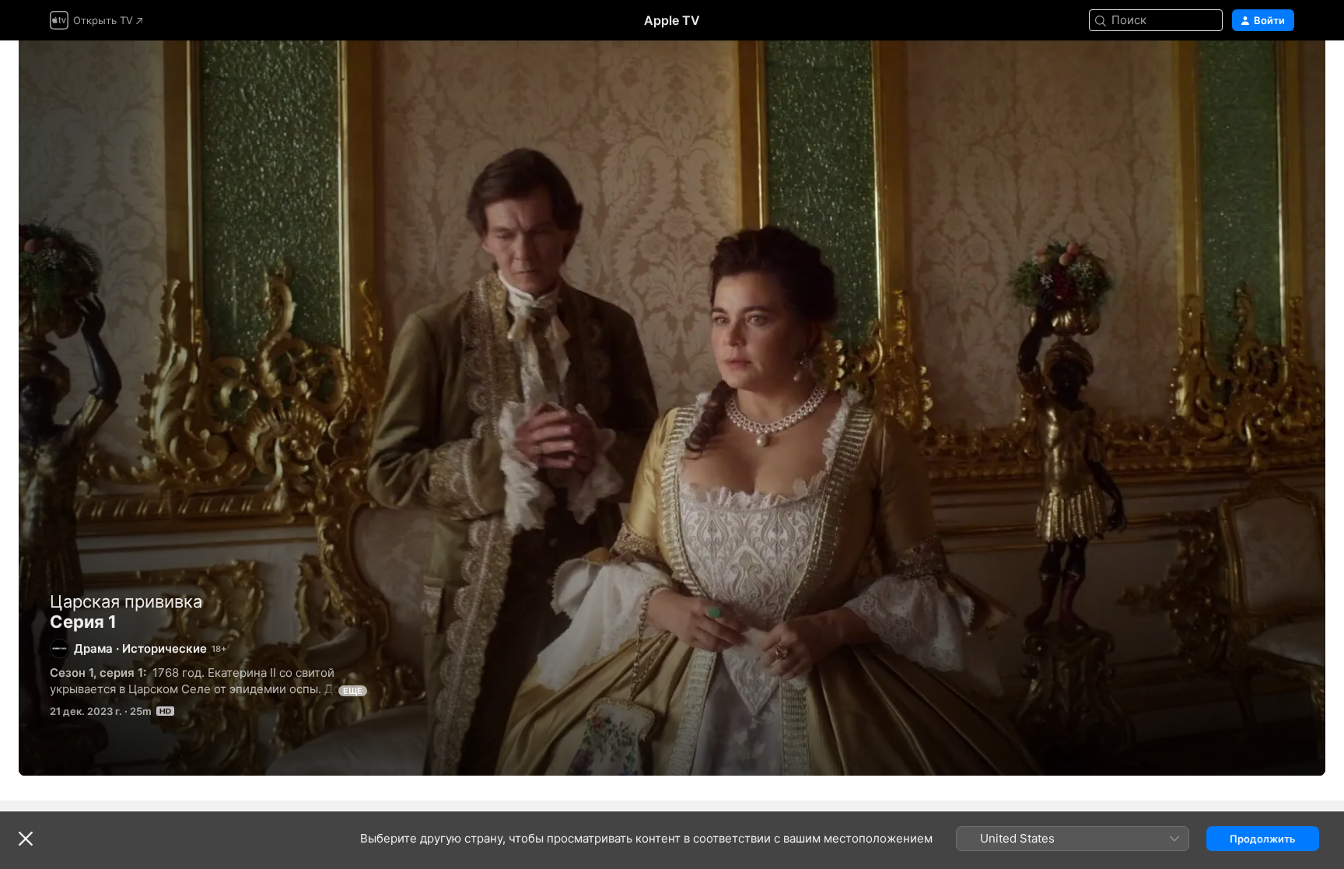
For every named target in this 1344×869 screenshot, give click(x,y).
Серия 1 (672, 408)
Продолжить (1263, 838)
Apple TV (672, 20)
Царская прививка (126, 601)
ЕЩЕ (352, 690)
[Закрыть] (26, 839)
